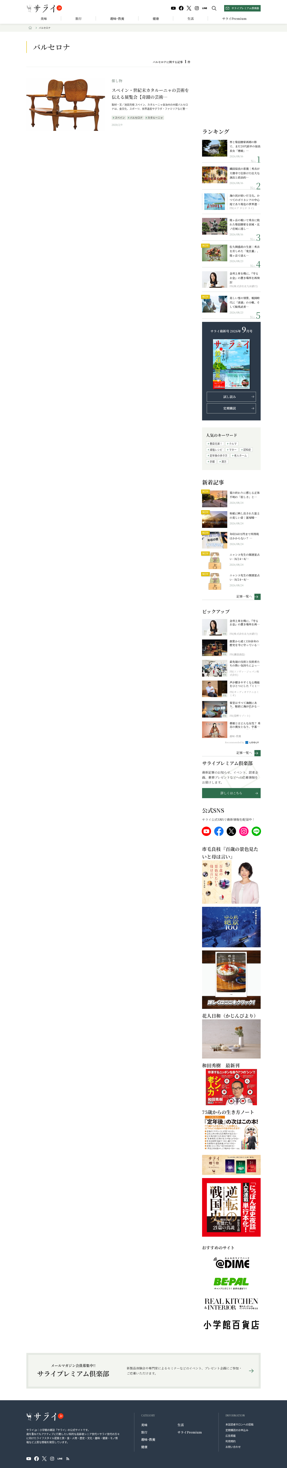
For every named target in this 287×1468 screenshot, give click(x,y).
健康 (156, 18)
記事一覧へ (244, 596)
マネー (233, 449)
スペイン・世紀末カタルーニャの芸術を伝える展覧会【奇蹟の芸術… (150, 93)
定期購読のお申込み (237, 1430)
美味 (44, 18)
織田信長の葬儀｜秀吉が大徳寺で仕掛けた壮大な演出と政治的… (245, 173)
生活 (190, 18)
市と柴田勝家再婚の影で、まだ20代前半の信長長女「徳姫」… (245, 146)
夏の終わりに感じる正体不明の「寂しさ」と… (245, 495)
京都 (212, 461)
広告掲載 (231, 1435)
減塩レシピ (216, 449)
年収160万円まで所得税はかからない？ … (244, 536)
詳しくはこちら (231, 793)
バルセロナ (136, 117)
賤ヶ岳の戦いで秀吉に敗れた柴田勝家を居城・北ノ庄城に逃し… (245, 224)
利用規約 (231, 1441)
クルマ (233, 443)
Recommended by (235, 742)
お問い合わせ (233, 1447)
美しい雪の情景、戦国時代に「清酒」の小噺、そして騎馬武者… (245, 302)
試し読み (229, 397)
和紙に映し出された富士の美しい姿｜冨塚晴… (245, 515)
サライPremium (189, 1432)
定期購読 (229, 408)
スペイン (120, 117)
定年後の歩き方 (218, 455)
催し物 (117, 80)
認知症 (247, 449)
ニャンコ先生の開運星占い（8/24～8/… (245, 557)
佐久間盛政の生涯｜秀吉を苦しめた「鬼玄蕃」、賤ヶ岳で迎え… (245, 251)
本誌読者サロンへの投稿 (239, 1424)
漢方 (223, 461)
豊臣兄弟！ (216, 443)
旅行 (78, 18)
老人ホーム (240, 455)
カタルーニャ (155, 117)
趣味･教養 (117, 18)
